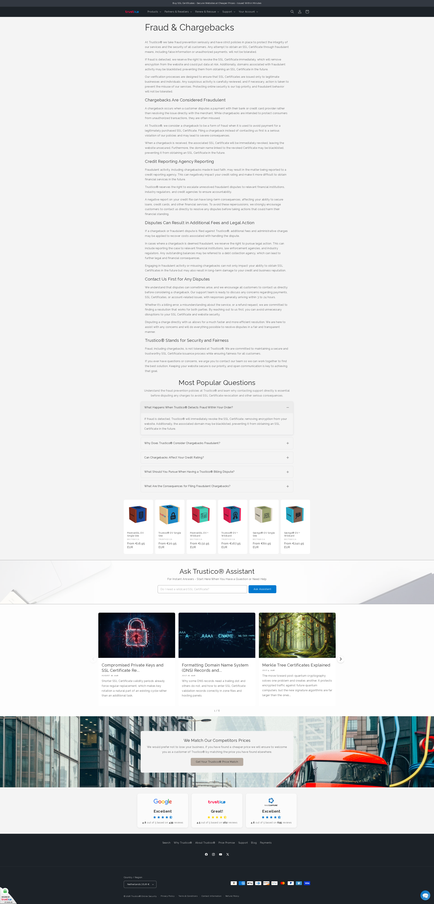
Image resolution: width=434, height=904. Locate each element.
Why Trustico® (183, 842)
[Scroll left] (93, 659)
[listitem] (217, 418)
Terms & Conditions (188, 896)
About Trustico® (205, 842)
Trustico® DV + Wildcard (229, 534)
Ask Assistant (262, 589)
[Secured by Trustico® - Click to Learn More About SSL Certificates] (8, 895)
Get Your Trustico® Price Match (217, 761)
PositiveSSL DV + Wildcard (199, 534)
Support (243, 842)
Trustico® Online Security (144, 896)
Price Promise (227, 842)
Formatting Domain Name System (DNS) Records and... (215, 667)
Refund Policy (232, 896)
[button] (154, 11)
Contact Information (211, 896)
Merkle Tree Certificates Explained (296, 664)
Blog (254, 842)
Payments (266, 842)
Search (166, 842)
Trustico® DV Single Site (170, 534)
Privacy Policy (168, 896)
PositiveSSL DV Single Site (135, 534)
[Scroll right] (340, 659)
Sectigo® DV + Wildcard (292, 534)
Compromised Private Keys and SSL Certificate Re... (133, 667)
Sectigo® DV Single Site (264, 534)
